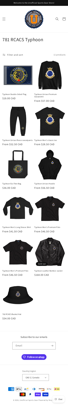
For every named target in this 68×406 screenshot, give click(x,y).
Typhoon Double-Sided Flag (14, 94)
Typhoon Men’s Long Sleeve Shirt (16, 227)
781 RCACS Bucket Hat (11, 314)
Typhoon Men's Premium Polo (47, 227)
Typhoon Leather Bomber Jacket (48, 271)
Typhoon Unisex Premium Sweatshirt (45, 95)
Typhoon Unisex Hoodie (44, 183)
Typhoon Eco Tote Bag (11, 183)
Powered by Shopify (47, 400)
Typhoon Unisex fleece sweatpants (17, 140)
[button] (3, 19)
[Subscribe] (52, 345)
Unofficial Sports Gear (29, 400)
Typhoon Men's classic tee (45, 140)
